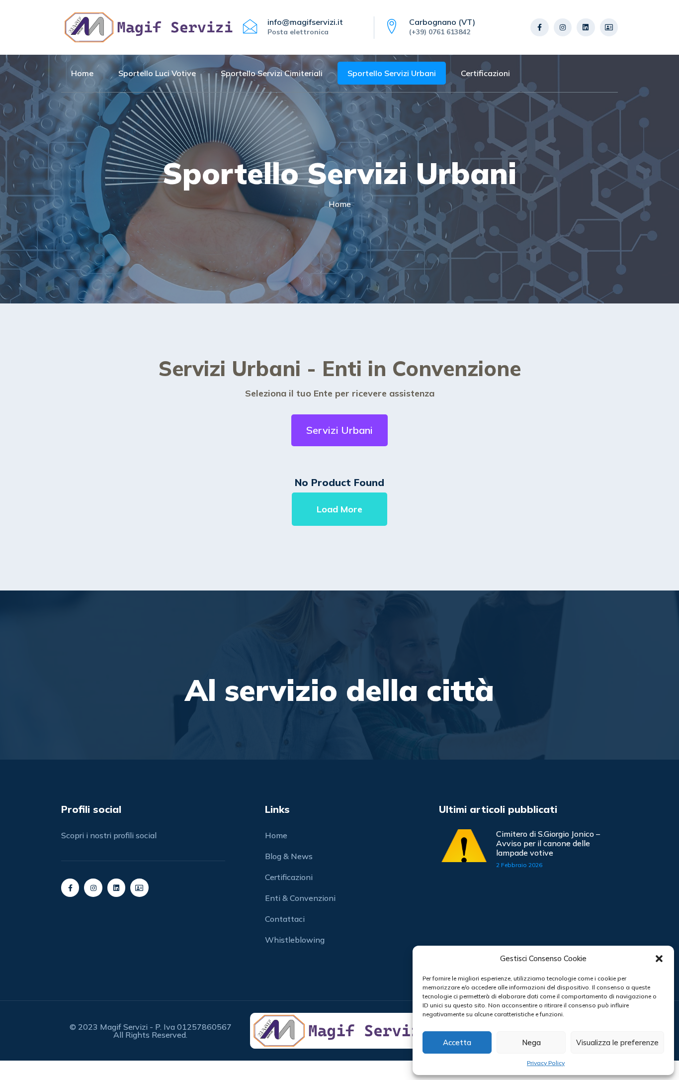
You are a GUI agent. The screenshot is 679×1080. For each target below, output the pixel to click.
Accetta (457, 1042)
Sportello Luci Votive (157, 73)
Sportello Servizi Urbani (391, 73)
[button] (659, 959)
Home (82, 73)
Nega (531, 1042)
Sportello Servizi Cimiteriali (272, 73)
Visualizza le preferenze (617, 1042)
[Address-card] (609, 27)
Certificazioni (485, 73)
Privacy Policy (546, 1063)
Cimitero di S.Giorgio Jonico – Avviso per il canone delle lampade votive (548, 843)
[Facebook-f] (539, 27)
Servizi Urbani (339, 430)
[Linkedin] (585, 27)
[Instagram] (563, 27)
